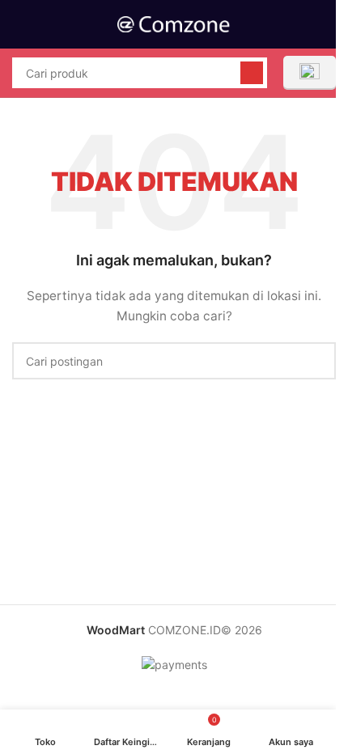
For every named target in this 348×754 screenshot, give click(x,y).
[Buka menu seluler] (18, 24)
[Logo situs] (174, 23)
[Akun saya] (329, 24)
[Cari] (251, 72)
